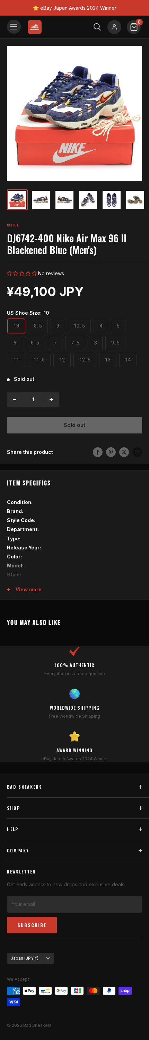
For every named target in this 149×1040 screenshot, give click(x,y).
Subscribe (31, 925)
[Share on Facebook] (98, 452)
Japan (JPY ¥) (24, 958)
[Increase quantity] (51, 399)
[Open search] (97, 27)
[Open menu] (14, 27)
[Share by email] (137, 452)
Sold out (74, 425)
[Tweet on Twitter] (124, 452)
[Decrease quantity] (14, 399)
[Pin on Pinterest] (111, 452)
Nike (13, 225)
